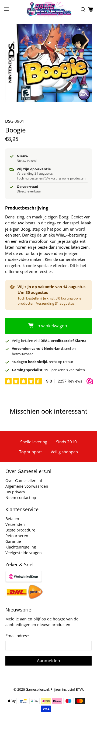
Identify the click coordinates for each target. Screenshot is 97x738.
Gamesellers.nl (37, 689)
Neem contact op (20, 497)
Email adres (17, 635)
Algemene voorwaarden (26, 486)
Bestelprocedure (20, 530)
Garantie (13, 541)
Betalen (12, 518)
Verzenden (15, 524)
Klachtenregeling (20, 547)
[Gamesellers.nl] (48, 9)
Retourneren (16, 535)
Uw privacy (15, 491)
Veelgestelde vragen (23, 552)
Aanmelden (48, 661)
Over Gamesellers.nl (23, 480)
